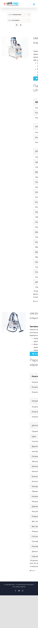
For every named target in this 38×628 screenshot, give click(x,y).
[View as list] (21, 25)
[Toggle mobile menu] (34, 4)
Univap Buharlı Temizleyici (24, 584)
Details (33, 570)
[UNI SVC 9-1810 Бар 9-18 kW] (14, 322)
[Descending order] (29, 15)
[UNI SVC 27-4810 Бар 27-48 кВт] (15, 48)
